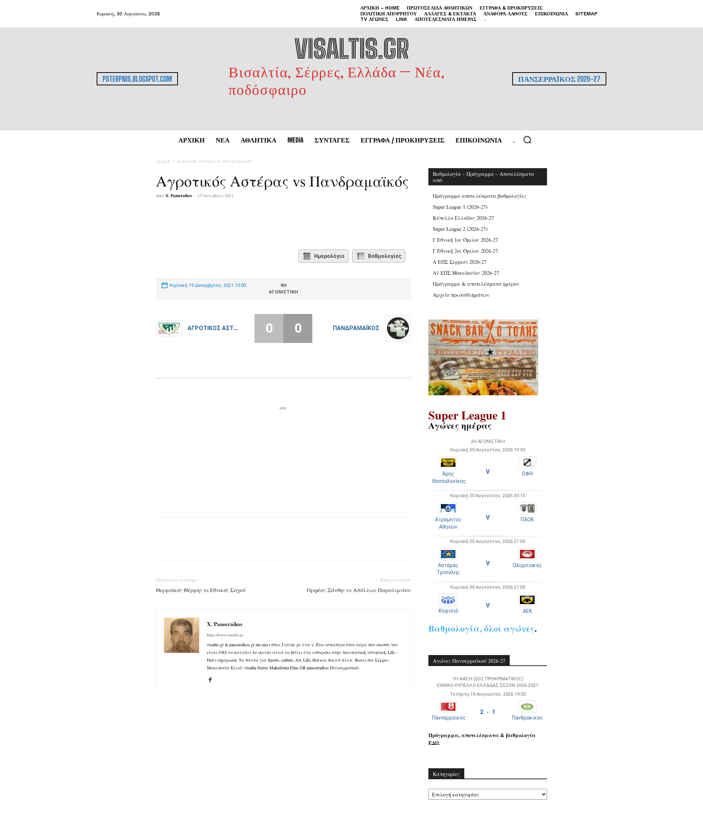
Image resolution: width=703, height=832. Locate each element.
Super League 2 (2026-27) (460, 228)
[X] (228, 225)
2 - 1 (487, 712)
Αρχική (163, 161)
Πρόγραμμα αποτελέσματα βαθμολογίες (480, 195)
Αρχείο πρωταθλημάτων (461, 294)
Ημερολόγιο (329, 256)
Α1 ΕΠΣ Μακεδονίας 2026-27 (466, 272)
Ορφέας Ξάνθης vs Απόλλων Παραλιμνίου (359, 590)
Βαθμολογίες (384, 256)
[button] (527, 139)
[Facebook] (211, 225)
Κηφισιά (448, 611)
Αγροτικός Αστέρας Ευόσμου (213, 328)
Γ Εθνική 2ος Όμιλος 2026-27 (465, 250)
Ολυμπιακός (527, 565)
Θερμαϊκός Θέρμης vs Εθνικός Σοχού (201, 590)
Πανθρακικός (527, 718)
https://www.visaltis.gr (225, 634)
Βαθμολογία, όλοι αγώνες (481, 628)
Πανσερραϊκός (449, 718)
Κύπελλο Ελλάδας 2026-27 (463, 217)
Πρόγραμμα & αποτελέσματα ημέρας (476, 283)
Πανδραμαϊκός (356, 328)
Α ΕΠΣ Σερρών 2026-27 (460, 261)
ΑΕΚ (527, 611)
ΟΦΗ (527, 474)
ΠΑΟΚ (527, 519)
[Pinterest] (245, 225)
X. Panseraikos (178, 196)
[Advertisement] (283, 457)
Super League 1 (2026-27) (460, 206)
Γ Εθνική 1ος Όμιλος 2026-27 (465, 239)
